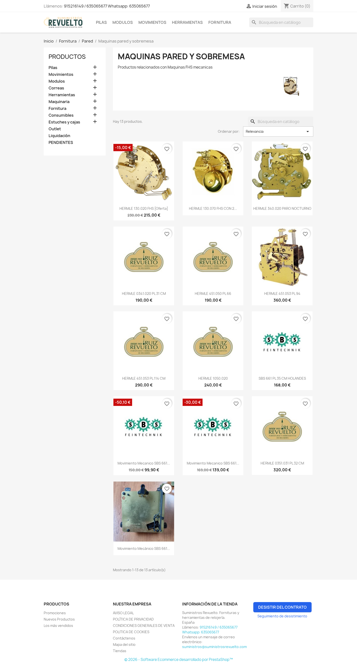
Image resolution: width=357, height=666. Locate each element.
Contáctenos (124, 638)
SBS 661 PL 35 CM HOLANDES (282, 378)
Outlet (55, 128)
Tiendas (119, 650)
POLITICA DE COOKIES (131, 632)
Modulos (122, 22)
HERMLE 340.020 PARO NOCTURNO (282, 208)
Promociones (55, 613)
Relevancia (278, 131)
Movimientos (152, 22)
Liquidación (59, 135)
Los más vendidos (58, 625)
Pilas (101, 22)
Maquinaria (59, 101)
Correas (56, 88)
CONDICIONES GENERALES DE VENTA (144, 625)
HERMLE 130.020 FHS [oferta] (143, 208)
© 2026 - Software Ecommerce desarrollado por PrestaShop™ (178, 659)
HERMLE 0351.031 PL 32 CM (282, 463)
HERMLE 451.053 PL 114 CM (143, 378)
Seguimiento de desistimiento (282, 616)
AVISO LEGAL (123, 613)
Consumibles (61, 115)
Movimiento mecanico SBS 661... (144, 463)
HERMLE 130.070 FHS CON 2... (213, 208)
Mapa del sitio (124, 644)
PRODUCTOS (67, 57)
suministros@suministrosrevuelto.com (214, 646)
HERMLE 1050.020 (213, 378)
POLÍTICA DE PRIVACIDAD (133, 619)
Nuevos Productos (59, 619)
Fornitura (219, 22)
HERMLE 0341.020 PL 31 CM (144, 293)
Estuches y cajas (64, 122)
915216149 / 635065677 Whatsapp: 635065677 (107, 6)
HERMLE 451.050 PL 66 (213, 293)
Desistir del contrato (282, 607)
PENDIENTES (61, 142)
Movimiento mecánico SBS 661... (144, 548)
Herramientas (187, 22)
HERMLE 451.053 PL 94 (282, 293)
